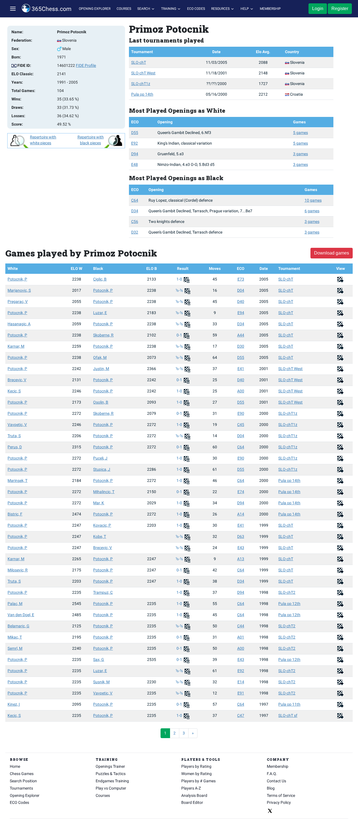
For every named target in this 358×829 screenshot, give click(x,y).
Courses (124, 9)
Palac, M (15, 603)
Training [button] (169, 9)
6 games (312, 211)
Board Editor (192, 802)
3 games (300, 154)
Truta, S (14, 436)
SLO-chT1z (140, 83)
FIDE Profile (86, 65)
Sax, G (98, 659)
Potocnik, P (17, 279)
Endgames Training (112, 781)
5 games (300, 132)
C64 (134, 200)
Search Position (23, 781)
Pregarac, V (18, 301)
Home (15, 766)
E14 (240, 682)
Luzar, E (100, 312)
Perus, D (15, 447)
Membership (270, 9)
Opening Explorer (94, 9)
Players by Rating (196, 766)
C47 (240, 715)
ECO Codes (196, 9)
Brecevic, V (17, 380)
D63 (240, 536)
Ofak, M (100, 357)
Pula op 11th (289, 704)
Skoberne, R (103, 335)
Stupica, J (101, 469)
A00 (240, 391)
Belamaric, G (18, 626)
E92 (134, 143)
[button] (13, 9)
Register (339, 8)
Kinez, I (14, 704)
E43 (240, 547)
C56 (134, 221)
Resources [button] (220, 9)
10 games (313, 200)
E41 (240, 368)
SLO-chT (138, 62)
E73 (240, 279)
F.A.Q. (272, 773)
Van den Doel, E (21, 615)
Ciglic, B (100, 279)
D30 (240, 346)
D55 (134, 132)
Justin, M (101, 368)
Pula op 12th (289, 603)
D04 (240, 290)
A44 (240, 335)
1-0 (179, 279)
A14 (240, 514)
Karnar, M (16, 346)
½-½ (180, 290)
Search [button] (144, 9)
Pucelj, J (100, 458)
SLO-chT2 (286, 592)
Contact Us (276, 781)
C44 (240, 626)
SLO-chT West (143, 73)
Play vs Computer (111, 788)
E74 (240, 491)
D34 (134, 211)
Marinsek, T (17, 480)
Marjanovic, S (19, 290)
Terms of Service (281, 795)
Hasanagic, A (19, 324)
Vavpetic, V (17, 424)
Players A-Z (191, 788)
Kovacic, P (102, 525)
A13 (240, 559)
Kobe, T (99, 536)
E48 (134, 164)
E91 (240, 693)
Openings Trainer (110, 766)
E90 (240, 413)
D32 (134, 232)
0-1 (179, 335)
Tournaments (21, 788)
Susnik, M (101, 682)
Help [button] (245, 9)
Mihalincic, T (103, 491)
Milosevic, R (18, 570)
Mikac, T (15, 637)
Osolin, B (100, 402)
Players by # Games (198, 781)
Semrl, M (15, 648)
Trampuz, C (103, 592)
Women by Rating (196, 773)
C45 (240, 424)
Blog (271, 788)
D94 (134, 154)
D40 (240, 301)
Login (317, 8)
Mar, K (98, 503)
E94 (240, 312)
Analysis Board (194, 795)
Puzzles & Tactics (111, 773)
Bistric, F (15, 514)
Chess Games (22, 773)
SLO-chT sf (287, 715)
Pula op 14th (142, 94)
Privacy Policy (279, 802)
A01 (240, 637)
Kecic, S (14, 391)
